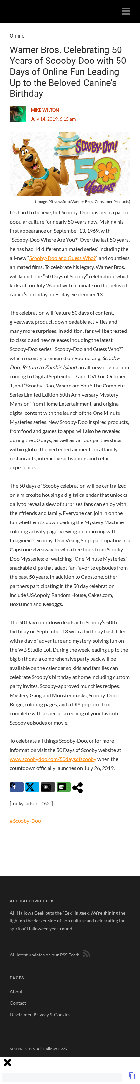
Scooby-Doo (27, 821)
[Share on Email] (48, 787)
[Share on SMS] (64, 787)
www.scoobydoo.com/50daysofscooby (53, 759)
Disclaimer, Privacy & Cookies (40, 1014)
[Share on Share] (79, 787)
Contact (18, 1003)
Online (17, 36)
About (16, 991)
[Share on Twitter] (32, 787)
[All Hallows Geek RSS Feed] (85, 954)
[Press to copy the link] (132, 1077)
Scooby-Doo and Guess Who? (62, 258)
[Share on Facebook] (17, 787)
